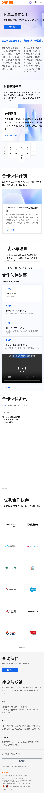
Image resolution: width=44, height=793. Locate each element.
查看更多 (8, 135)
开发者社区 (10, 766)
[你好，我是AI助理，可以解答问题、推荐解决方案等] (30, 2)
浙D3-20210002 (24, 783)
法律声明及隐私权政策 (9, 775)
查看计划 (9, 230)
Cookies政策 (22, 775)
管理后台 (17, 135)
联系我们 (22, 761)
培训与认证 (25, 766)
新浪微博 (13, 754)
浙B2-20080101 (25, 781)
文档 (3, 766)
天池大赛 (18, 766)
